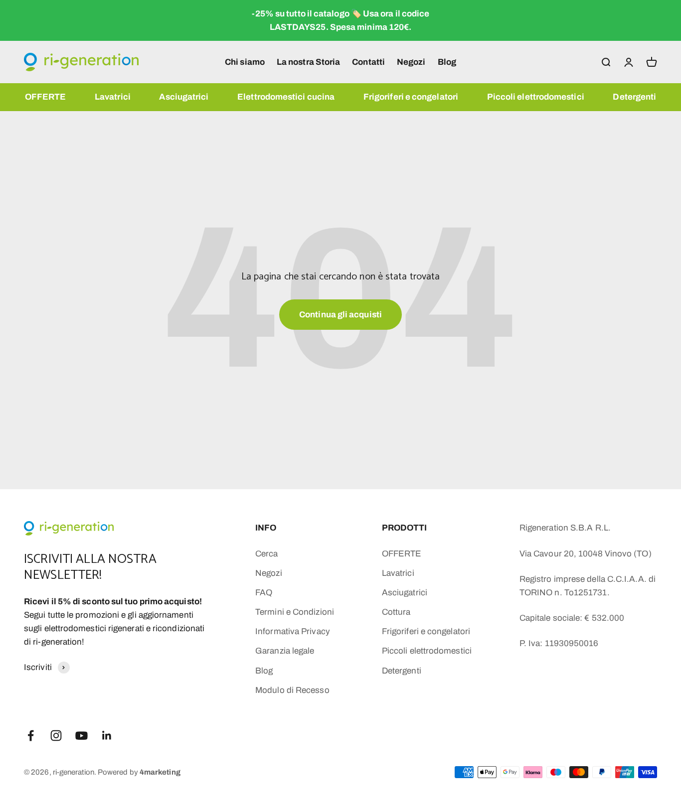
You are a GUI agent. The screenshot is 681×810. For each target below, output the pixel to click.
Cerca (266, 553)
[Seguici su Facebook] (30, 735)
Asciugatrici (183, 97)
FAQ (263, 592)
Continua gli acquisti (340, 314)
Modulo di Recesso (292, 690)
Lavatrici (113, 97)
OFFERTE (45, 97)
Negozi (411, 62)
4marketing (160, 772)
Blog (447, 62)
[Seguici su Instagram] (56, 735)
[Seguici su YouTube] (81, 735)
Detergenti (634, 97)
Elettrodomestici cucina (286, 97)
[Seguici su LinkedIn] (107, 735)
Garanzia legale (284, 651)
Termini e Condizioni (294, 612)
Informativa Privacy (292, 631)
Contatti (368, 62)
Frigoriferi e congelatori (410, 97)
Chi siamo (245, 62)
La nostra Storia (308, 62)
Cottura (396, 612)
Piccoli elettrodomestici (535, 97)
